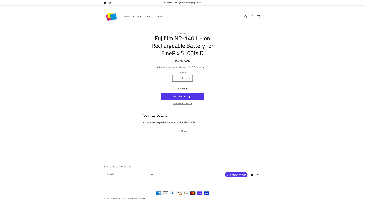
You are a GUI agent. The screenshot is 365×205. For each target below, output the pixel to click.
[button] (149, 17)
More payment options (182, 103)
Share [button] (184, 131)
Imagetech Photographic (119, 198)
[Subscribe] (152, 174)
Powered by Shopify (137, 198)
